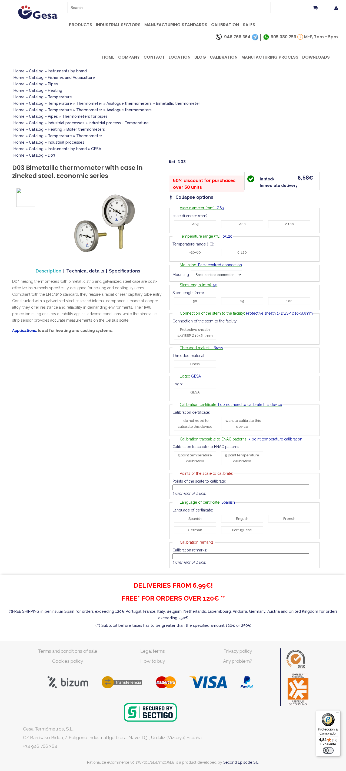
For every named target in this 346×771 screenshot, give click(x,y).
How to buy (152, 661)
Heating (55, 90)
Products (80, 25)
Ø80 (242, 224)
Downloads (316, 57)
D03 (51, 155)
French (289, 519)
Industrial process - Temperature (119, 123)
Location (180, 57)
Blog (200, 57)
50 (195, 301)
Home (108, 57)
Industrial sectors (118, 25)
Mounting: (211, 265)
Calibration (225, 25)
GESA (96, 149)
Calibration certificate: (231, 404)
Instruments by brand (67, 71)
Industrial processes (66, 123)
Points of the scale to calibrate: (206, 473)
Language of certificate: (207, 502)
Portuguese (242, 530)
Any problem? (237, 661)
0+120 (242, 252)
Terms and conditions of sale (67, 651)
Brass (194, 364)
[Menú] (337, 713)
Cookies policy (67, 661)
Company (129, 57)
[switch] (328, 750)
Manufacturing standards (175, 25)
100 (289, 301)
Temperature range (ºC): (206, 236)
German (195, 530)
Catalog (36, 71)
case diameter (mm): (202, 208)
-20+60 (195, 252)
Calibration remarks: (197, 542)
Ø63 (195, 224)
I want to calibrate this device (242, 424)
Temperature (60, 97)
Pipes (53, 84)
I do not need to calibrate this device (195, 424)
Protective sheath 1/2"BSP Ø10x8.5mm (195, 333)
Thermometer (89, 103)
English (242, 519)
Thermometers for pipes (85, 116)
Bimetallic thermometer (178, 103)
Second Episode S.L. (241, 762)
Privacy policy (238, 651)
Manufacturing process (269, 57)
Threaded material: (201, 348)
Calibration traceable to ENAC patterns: (241, 439)
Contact (154, 57)
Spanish (195, 519)
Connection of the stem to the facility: (246, 313)
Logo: (190, 376)
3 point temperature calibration (195, 458)
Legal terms (152, 651)
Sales (249, 25)
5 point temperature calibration (242, 458)
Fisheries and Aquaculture (71, 77)
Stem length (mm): (198, 285)
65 (242, 301)
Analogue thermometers (129, 103)
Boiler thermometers (85, 129)
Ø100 (289, 224)
